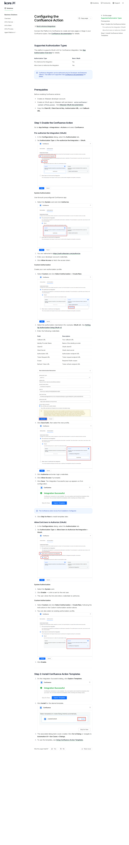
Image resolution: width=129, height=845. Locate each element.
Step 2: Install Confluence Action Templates (112, 34)
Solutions (10, 8)
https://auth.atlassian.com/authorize (66, 253)
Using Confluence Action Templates (69, 740)
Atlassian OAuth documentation (71, 105)
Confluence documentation (61, 34)
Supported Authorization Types (111, 18)
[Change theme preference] (122, 3)
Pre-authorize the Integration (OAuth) (114, 27)
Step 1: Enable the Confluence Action (113, 24)
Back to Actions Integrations (46, 26)
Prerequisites (105, 21)
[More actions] (90, 18)
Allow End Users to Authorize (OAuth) (114, 30)
